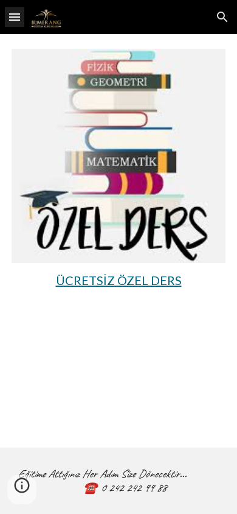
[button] (14, 16)
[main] (118, 280)
